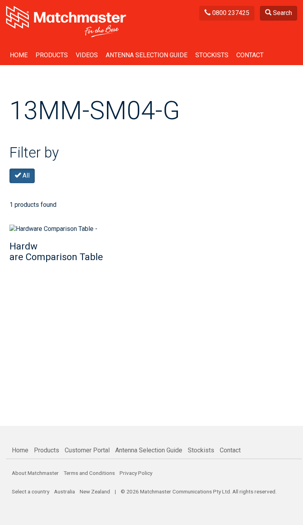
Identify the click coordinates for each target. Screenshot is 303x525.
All (25, 175)
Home (19, 55)
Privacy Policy (136, 473)
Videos (87, 55)
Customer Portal (87, 450)
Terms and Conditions (89, 473)
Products (52, 55)
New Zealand (95, 491)
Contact (250, 55)
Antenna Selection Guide (146, 55)
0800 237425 (230, 13)
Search (281, 13)
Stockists (211, 55)
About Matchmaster (35, 473)
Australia (64, 491)
